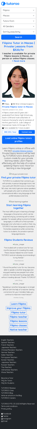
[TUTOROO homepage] (10, 3)
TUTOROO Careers (8, 398)
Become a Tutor (7, 378)
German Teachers (8, 352)
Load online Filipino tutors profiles (18, 140)
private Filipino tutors (22, 150)
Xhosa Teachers (7, 372)
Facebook (7, 414)
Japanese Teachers (8, 347)
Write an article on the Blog (11, 395)
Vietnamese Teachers (9, 370)
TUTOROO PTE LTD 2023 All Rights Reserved (17, 404)
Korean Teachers (7, 360)
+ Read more (18, 61)
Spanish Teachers (7, 342)
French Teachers (7, 345)
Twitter (5, 416)
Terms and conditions (9, 406)
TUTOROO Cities (7, 390)
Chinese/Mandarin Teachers (11, 350)
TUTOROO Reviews (8, 388)
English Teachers (7, 340)
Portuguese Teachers (9, 357)
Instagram (7, 419)
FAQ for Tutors (6, 381)
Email (5, 421)
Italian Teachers (7, 355)
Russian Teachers (7, 365)
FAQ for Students (7, 383)
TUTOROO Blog (7, 393)
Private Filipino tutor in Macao (17, 106)
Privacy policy (6, 409)
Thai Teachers (6, 367)
